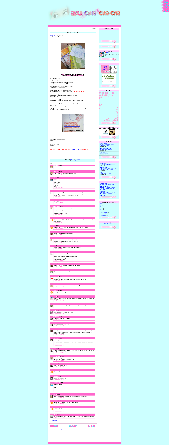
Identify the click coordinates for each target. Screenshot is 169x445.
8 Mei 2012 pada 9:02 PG (59, 234)
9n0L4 (54, 231)
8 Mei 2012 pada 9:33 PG (59, 248)
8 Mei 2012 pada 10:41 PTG (59, 417)
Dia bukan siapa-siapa (104, 153)
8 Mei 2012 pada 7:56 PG (59, 222)
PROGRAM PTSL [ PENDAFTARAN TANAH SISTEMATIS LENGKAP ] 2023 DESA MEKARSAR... (108, 188)
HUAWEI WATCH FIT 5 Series (105, 173)
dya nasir (55, 283)
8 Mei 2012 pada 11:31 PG (59, 300)
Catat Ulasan (54, 420)
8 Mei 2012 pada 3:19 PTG (59, 366)
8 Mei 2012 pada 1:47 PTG (59, 334)
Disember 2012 (104, 212)
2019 (101, 203)
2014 (101, 208)
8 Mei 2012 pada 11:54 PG (59, 319)
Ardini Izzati (55, 165)
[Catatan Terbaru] (54, 427)
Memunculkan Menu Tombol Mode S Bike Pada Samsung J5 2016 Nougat (107, 193)
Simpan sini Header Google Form (106, 149)
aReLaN (55, 414)
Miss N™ (108, 52)
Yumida (55, 190)
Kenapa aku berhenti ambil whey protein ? (107, 164)
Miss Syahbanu (56, 356)
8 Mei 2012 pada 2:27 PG (59, 187)
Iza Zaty (55, 296)
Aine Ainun (55, 252)
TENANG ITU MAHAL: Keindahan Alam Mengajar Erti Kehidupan (107, 145)
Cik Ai (54, 177)
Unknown (55, 217)
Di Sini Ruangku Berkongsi (105, 148)
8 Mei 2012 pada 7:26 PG (59, 214)
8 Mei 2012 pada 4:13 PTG (59, 372)
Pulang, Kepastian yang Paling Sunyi (107, 184)
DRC (54, 348)
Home (51, 35)
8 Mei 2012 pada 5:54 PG (59, 202)
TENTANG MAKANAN (104, 186)
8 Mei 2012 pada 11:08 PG (59, 286)
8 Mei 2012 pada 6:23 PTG (59, 391)
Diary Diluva (102, 195)
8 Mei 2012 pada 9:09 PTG (59, 403)
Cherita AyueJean (103, 167)
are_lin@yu (55, 322)
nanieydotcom (56, 238)
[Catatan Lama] (92, 427)
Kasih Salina (56, 329)
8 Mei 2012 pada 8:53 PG (59, 228)
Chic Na (55, 394)
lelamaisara (55, 338)
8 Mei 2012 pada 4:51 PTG (59, 379)
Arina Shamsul (56, 206)
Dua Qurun (55, 363)
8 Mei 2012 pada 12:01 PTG (59, 325)
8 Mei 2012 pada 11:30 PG (59, 293)
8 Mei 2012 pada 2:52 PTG (59, 360)
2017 (101, 206)
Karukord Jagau (103, 143)
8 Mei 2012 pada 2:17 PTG (59, 345)
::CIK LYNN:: (56, 270)
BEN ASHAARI (103, 163)
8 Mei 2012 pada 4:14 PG (59, 196)
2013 (101, 209)
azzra (54, 304)
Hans (101, 172)
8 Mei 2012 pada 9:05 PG (59, 242)
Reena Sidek (56, 276)
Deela (54, 310)
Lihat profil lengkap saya (109, 57)
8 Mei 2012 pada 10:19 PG (59, 272)
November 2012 (104, 213)
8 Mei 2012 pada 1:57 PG (59, 168)
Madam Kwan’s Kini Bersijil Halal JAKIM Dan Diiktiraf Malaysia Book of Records (108, 169)
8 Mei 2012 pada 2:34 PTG (59, 352)
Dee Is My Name (103, 183)
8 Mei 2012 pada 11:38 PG (59, 313)
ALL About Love (103, 152)
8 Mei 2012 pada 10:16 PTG (59, 411)
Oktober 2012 (103, 215)
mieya (54, 225)
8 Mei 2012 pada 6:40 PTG (59, 397)
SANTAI (55, 35)
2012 (101, 211)
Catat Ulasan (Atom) (58, 429)
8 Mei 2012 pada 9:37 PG (59, 266)
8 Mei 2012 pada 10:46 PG (59, 280)
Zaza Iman (55, 376)
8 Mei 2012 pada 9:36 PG (59, 260)
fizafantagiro (56, 316)
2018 (101, 205)
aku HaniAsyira (56, 382)
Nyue (54, 263)
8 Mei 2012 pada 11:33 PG (59, 306)
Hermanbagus (103, 191)
